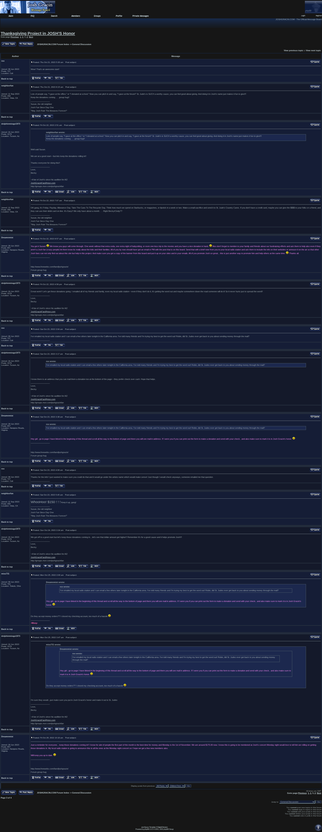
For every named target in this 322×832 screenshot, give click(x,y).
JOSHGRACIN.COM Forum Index (53, 44)
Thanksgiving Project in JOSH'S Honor (38, 33)
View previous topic (293, 50)
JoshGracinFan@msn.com (43, 183)
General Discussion (81, 44)
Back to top (7, 79)
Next (31, 37)
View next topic (313, 50)
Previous (15, 37)
